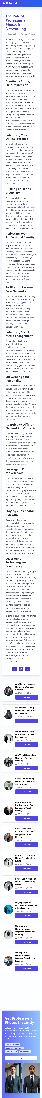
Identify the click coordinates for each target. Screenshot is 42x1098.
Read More (26, 697)
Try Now (21, 1058)
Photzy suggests (19, 302)
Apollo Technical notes (25, 207)
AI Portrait (18, 586)
